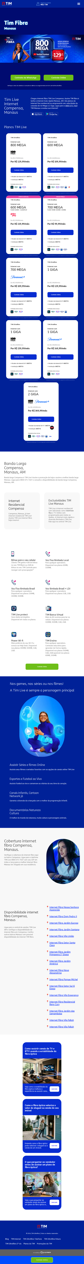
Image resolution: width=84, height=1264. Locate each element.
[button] (79, 4)
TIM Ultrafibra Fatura (52, 1239)
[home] (7, 3)
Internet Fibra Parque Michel (63, 979)
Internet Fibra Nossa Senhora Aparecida (64, 908)
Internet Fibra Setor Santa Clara (62, 944)
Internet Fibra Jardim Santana (64, 929)
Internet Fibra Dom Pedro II (63, 916)
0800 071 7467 (71, 106)
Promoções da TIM (44, 1244)
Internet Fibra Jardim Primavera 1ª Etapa (60, 953)
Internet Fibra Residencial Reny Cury (62, 1003)
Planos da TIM (29, 1244)
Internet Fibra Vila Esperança (63, 995)
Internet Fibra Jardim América (60, 962)
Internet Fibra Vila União (61, 936)
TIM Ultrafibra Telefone (32, 1239)
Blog (7, 1239)
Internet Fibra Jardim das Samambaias (62, 1012)
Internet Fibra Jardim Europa (63, 923)
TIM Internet (16, 1239)
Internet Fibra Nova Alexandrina (59, 971)
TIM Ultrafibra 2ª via (13, 1244)
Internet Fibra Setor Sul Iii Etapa (62, 987)
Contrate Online (42, 1260)
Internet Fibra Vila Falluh (61, 1020)
